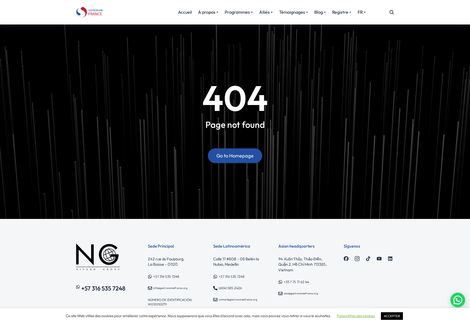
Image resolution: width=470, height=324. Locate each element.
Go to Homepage (235, 156)
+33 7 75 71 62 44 (296, 282)
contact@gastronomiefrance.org (238, 299)
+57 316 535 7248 (103, 288)
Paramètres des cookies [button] (356, 315)
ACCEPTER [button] (392, 316)
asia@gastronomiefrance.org (301, 293)
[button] (457, 300)
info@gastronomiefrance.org (170, 288)
